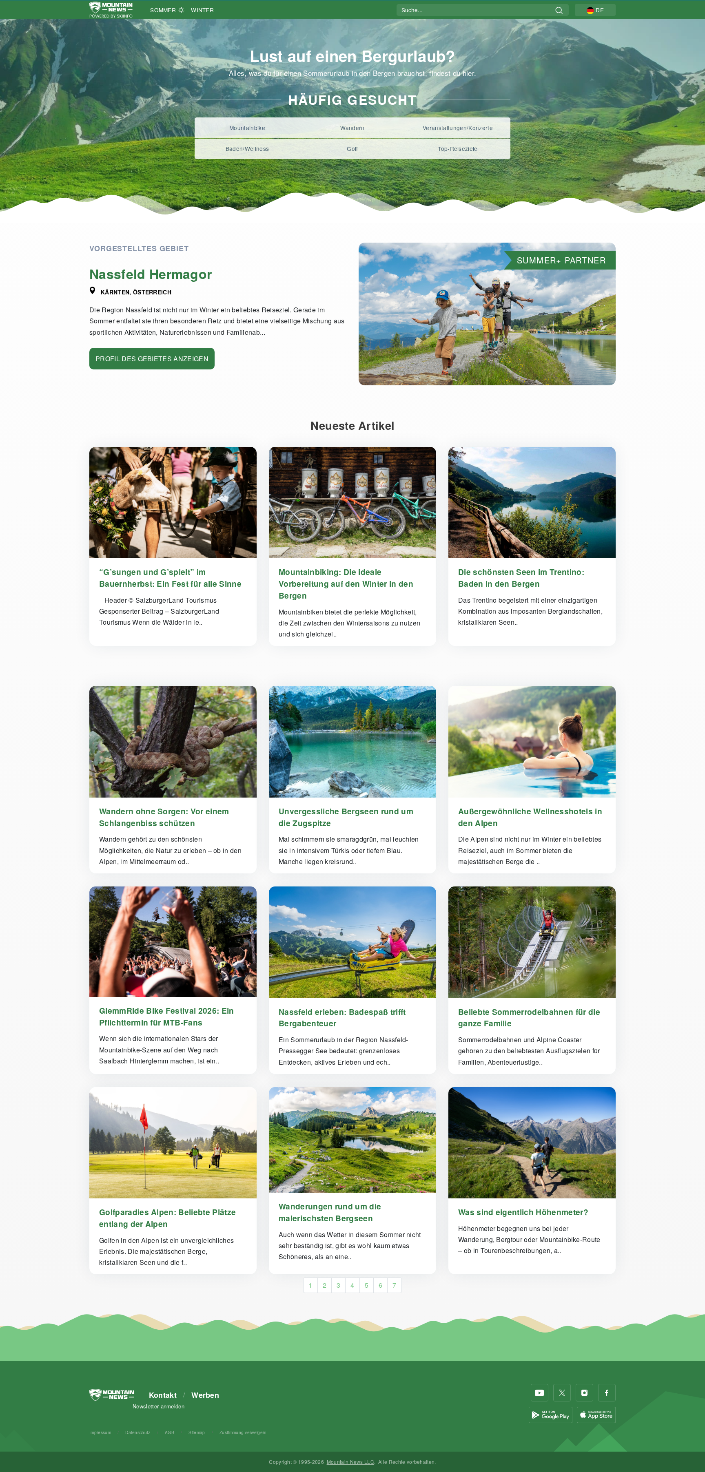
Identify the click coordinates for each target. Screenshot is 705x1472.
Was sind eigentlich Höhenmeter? (523, 1212)
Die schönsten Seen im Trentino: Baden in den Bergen (521, 577)
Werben (205, 1395)
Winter (202, 10)
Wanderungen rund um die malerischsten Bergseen (330, 1212)
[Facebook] (607, 1392)
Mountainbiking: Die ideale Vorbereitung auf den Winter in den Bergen (346, 583)
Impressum (100, 1432)
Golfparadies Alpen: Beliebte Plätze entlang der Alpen (167, 1217)
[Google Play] (550, 1414)
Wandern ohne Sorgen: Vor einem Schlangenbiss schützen (164, 817)
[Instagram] (584, 1392)
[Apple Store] (596, 1414)
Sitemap (196, 1432)
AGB (169, 1432)
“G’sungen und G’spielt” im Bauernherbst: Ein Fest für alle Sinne (170, 577)
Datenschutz (138, 1432)
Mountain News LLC (350, 1461)
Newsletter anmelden (158, 1406)
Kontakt (163, 1395)
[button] (595, 10)
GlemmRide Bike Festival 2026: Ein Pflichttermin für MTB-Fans (166, 1016)
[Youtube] (539, 1392)
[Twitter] (562, 1392)
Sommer (163, 10)
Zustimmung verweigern (243, 1432)
